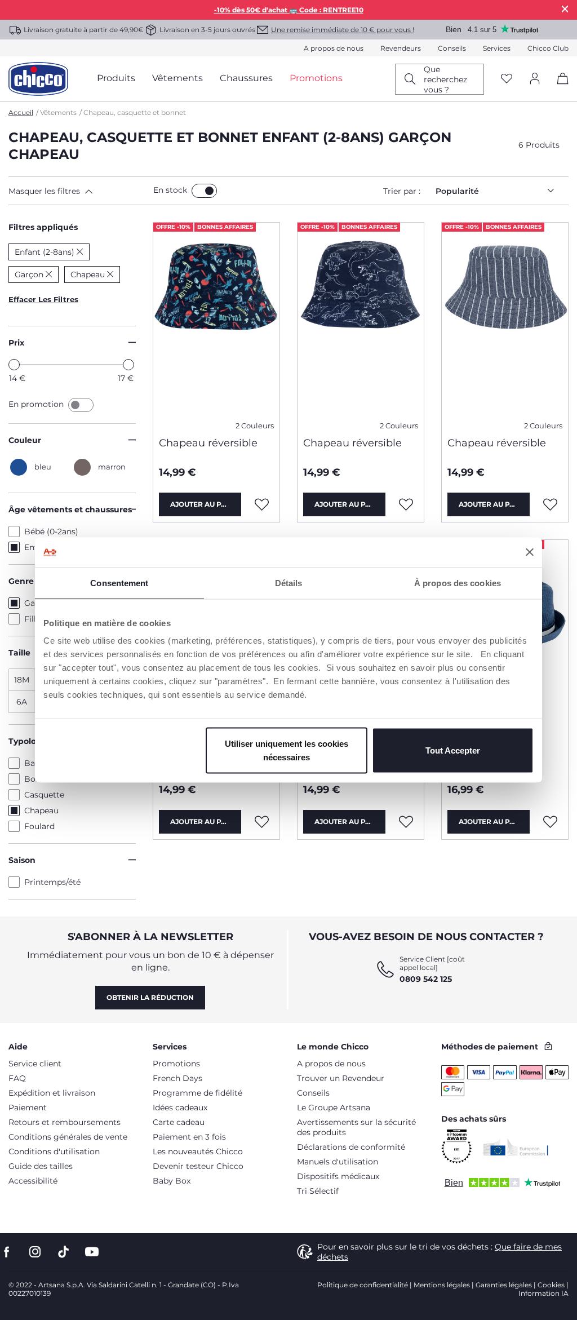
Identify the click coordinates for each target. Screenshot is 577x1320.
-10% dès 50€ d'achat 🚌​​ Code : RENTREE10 (288, 10)
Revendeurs (400, 48)
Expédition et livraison (51, 1093)
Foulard (39, 826)
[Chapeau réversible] (216, 325)
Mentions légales (442, 1285)
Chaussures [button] (246, 78)
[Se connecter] (534, 79)
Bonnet (39, 779)
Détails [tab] (289, 582)
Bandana (41, 763)
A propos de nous (333, 48)
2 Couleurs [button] (255, 426)
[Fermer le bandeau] (530, 552)
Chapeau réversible (208, 443)
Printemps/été (52, 882)
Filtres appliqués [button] (43, 227)
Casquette (44, 795)
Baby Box (171, 1181)
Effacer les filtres (43, 299)
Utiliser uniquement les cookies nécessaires (286, 750)
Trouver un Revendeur (340, 1078)
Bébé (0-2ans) (51, 531)
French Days (177, 1078)
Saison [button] (21, 860)
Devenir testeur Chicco (198, 1166)
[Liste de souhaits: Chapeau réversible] (262, 504)
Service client (34, 1063)
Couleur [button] (24, 440)
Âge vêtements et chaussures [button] (70, 509)
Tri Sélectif (318, 1191)
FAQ (17, 1078)
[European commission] (515, 1147)
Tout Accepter (452, 750)
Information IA (543, 1293)
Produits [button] (116, 78)
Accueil (20, 112)
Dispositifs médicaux (338, 1176)
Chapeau (41, 810)
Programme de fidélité (197, 1093)
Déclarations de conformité (351, 1147)
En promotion (37, 404)
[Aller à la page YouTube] (92, 1252)
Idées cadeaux (180, 1107)
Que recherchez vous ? (445, 79)
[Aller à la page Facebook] (7, 1252)
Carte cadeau (179, 1122)
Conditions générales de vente (67, 1137)
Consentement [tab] (119, 582)
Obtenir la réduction (150, 997)
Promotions (176, 1063)
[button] (78, 191)
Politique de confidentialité (362, 1285)
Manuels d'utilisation (337, 1162)
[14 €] (14, 364)
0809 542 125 (426, 979)
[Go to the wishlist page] (506, 79)
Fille (32, 619)
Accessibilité (32, 1181)
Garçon (38, 603)
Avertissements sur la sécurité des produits (356, 1127)
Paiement (27, 1107)
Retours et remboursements (64, 1122)
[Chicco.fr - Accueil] (38, 79)
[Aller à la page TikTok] (63, 1252)
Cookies (551, 1285)
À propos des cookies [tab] (457, 582)
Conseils (452, 48)
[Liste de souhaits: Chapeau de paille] (550, 822)
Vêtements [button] (177, 78)
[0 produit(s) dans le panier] (559, 88)
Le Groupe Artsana (333, 1107)
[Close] (565, 9)
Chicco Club (548, 48)
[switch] (204, 191)
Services (497, 48)
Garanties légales (504, 1285)
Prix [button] (16, 343)
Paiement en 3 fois (189, 1137)
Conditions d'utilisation (54, 1151)
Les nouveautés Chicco (198, 1151)
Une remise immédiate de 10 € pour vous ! (342, 29)
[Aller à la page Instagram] (35, 1252)
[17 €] (128, 364)
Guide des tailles (40, 1166)
